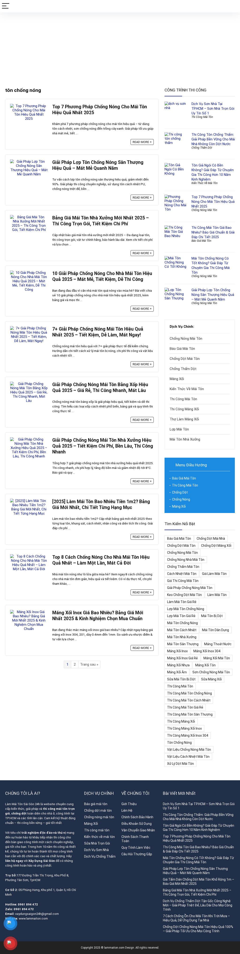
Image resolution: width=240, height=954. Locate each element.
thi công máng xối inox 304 (187, 735)
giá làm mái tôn (214, 574)
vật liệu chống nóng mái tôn (189, 749)
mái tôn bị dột (212, 616)
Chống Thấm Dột (201, 147)
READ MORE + (142, 142)
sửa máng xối (211, 679)
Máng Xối (177, 379)
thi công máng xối (181, 721)
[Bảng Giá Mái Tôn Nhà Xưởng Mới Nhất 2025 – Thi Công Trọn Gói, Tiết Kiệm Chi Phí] (29, 217)
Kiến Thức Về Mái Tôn (204, 183)
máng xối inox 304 (206, 651)
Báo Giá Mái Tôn (201, 240)
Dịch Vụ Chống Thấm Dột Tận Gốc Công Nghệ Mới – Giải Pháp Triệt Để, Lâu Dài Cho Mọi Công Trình (197, 905)
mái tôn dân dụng (215, 630)
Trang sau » (89, 664)
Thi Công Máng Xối (184, 409)
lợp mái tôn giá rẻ (181, 616)
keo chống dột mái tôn (184, 595)
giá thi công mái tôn (183, 581)
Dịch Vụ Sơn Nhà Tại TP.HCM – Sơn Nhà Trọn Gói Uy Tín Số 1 (212, 108)
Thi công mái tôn (96, 830)
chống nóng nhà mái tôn (185, 560)
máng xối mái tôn (216, 658)
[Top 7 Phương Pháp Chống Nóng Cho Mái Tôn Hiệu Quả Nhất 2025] (29, 106)
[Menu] (5, 6)
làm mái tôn (217, 595)
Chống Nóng (181, 499)
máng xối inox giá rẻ (182, 658)
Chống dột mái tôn (98, 810)
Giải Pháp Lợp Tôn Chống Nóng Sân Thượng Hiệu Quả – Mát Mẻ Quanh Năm (212, 294)
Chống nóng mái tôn (99, 817)
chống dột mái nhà (211, 538)
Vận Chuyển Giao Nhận (138, 830)
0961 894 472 (28, 904)
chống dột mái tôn (181, 545)
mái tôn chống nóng (182, 623)
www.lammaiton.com (33, 918)
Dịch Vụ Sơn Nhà (96, 850)
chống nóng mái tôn (182, 552)
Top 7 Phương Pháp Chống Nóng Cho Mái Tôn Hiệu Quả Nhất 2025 (213, 201)
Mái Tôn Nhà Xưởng (185, 439)
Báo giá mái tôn (95, 804)
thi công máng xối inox (184, 728)
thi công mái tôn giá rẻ (185, 707)
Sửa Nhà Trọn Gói (97, 843)
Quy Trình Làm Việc (135, 847)
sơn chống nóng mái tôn (211, 672)
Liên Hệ (126, 810)
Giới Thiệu (129, 804)
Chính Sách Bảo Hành (137, 817)
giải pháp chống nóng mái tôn (189, 588)
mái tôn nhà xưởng (181, 637)
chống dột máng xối (216, 545)
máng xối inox (177, 651)
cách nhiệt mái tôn (181, 574)
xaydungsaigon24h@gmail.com (37, 914)
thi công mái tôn (180, 686)
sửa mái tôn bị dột (181, 679)
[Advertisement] (120, 47)
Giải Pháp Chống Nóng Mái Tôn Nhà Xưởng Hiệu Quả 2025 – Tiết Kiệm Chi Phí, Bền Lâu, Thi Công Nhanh (102, 446)
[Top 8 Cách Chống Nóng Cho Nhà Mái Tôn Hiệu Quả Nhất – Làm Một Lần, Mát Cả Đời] (29, 556)
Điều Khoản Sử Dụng (136, 824)
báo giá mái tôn (179, 538)
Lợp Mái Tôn (179, 429)
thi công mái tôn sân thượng (190, 714)
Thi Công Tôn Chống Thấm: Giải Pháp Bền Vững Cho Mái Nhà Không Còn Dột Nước (213, 139)
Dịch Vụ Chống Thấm (100, 856)
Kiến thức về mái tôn (99, 837)
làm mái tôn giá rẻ (181, 602)
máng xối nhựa (178, 665)
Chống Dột (180, 492)
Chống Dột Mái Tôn (185, 359)
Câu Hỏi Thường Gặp (136, 854)
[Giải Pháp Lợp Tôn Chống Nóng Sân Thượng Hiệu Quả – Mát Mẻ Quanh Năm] (29, 161)
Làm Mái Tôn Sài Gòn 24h (22, 804)
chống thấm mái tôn (183, 567)
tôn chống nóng (179, 742)
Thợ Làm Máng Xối (184, 419)
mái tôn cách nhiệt (181, 630)
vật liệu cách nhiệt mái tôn (188, 756)
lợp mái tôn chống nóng (185, 609)
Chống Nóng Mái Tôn (204, 210)
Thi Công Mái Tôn (202, 117)
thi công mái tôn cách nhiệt (188, 700)
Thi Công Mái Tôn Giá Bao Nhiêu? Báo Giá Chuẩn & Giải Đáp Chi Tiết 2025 (213, 232)
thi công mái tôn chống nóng (189, 693)
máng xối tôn (205, 665)
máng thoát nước (218, 644)
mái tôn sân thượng (183, 644)
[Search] (232, 6)
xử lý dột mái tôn (180, 763)
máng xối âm (177, 672)
